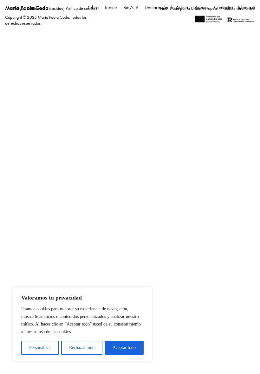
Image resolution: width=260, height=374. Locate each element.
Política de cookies (81, 8)
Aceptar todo (124, 347)
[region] (82, 324)
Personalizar (40, 347)
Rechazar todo (81, 347)
